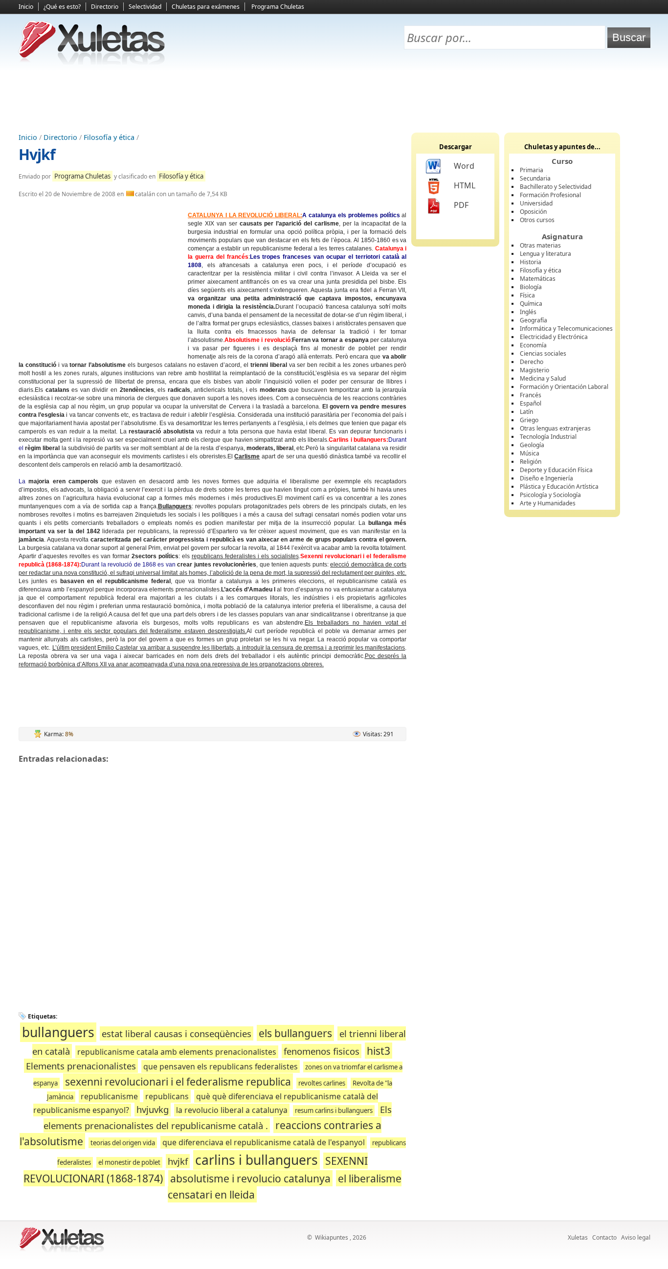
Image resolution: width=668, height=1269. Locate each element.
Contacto (604, 1237)
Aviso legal (635, 1237)
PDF (461, 205)
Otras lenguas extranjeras (555, 428)
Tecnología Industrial (548, 436)
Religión (530, 461)
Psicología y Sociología (550, 495)
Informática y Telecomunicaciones (566, 328)
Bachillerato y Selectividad (555, 186)
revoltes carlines (321, 1083)
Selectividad (145, 6)
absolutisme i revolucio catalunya (250, 1178)
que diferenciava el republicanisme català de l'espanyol (263, 1142)
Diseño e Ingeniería (546, 478)
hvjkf (178, 1161)
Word (464, 165)
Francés (530, 395)
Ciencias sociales (543, 353)
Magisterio (534, 370)
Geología (532, 445)
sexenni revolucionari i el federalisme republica (178, 1081)
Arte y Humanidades (548, 503)
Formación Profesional (550, 195)
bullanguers (58, 1032)
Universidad (536, 203)
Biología (531, 287)
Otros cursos (537, 220)
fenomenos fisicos (321, 1051)
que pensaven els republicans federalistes (220, 1066)
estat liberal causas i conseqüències (176, 1033)
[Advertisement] (334, 98)
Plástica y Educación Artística (559, 486)
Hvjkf (37, 154)
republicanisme (109, 1096)
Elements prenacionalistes (81, 1066)
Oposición (533, 211)
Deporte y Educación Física (556, 470)
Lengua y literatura (545, 253)
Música (529, 453)
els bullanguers (295, 1033)
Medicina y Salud (543, 378)
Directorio (104, 6)
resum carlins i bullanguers (334, 1110)
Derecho (531, 362)
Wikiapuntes (331, 1237)
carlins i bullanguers (256, 1160)
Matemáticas (538, 278)
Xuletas (578, 1237)
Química (531, 303)
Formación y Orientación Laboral (564, 387)
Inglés (528, 312)
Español (530, 403)
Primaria (531, 170)
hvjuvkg (152, 1109)
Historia (530, 262)
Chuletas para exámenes (206, 6)
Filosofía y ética (109, 137)
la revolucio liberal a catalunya (232, 1110)
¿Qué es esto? (62, 6)
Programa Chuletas (277, 6)
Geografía (533, 320)
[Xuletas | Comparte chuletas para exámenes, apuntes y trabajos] (92, 62)
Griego (529, 420)
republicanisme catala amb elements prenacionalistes (176, 1051)
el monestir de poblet (129, 1162)
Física (527, 295)
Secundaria (535, 178)
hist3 (378, 1050)
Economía (533, 345)
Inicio (26, 6)
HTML (464, 185)
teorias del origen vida (122, 1142)
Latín (526, 412)
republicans (167, 1096)
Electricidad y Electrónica (554, 337)
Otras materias (540, 245)
